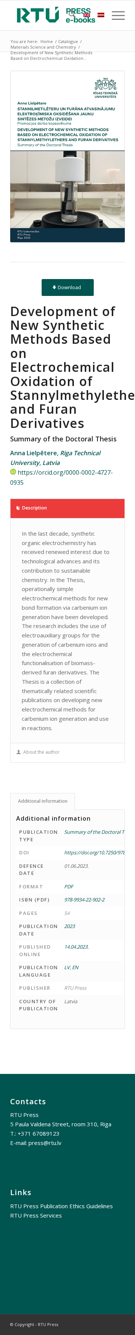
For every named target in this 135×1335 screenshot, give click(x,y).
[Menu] (114, 15)
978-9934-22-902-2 (84, 899)
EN (75, 967)
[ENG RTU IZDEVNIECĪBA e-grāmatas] (56, 15)
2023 (69, 926)
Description (34, 508)
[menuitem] (68, 15)
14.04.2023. (76, 946)
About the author (41, 752)
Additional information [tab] (43, 801)
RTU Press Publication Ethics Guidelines (61, 1206)
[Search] (68, 15)
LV (67, 967)
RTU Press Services (36, 1215)
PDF (68, 886)
